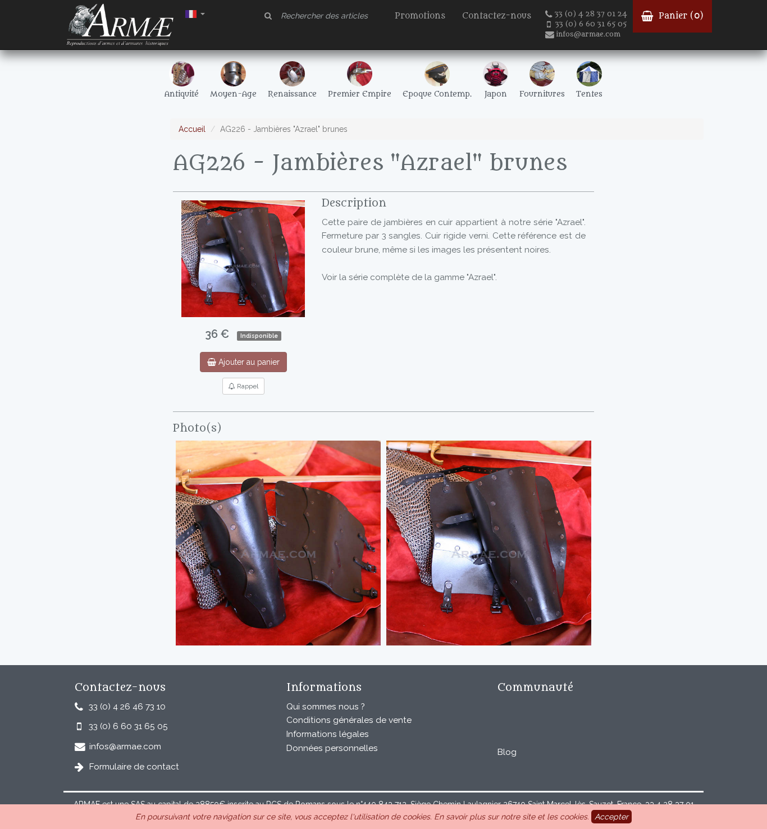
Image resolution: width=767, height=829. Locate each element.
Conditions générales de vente (349, 720)
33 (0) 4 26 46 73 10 (127, 707)
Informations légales (327, 734)
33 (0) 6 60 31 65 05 (591, 24)
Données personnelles (332, 748)
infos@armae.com (588, 34)
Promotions (420, 16)
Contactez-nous (496, 16)
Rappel (246, 386)
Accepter (611, 816)
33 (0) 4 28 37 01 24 (591, 14)
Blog (507, 752)
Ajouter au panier (248, 362)
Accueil (192, 129)
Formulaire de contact (134, 767)
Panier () (680, 16)
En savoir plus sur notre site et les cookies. (511, 816)
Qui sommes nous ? (325, 707)
